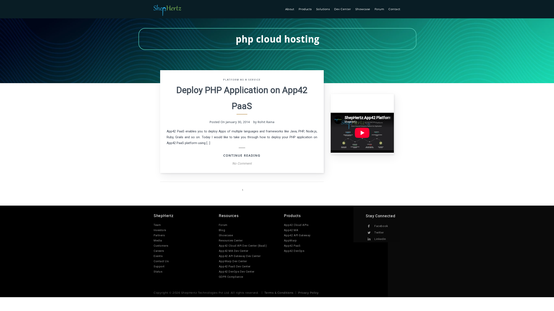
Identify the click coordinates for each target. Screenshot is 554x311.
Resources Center (231, 240)
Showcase (362, 9)
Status (158, 271)
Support (159, 266)
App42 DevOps (294, 250)
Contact (394, 9)
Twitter (379, 232)
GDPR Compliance (231, 276)
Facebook (381, 226)
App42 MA (291, 230)
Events (158, 256)
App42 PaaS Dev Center (235, 266)
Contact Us (161, 261)
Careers (159, 250)
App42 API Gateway (297, 235)
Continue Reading (241, 155)
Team (157, 225)
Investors (160, 230)
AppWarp (290, 240)
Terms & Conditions (278, 292)
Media (158, 240)
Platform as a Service (242, 79)
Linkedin (380, 239)
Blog (222, 230)
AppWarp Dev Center (233, 261)
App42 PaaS (292, 245)
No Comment (242, 163)
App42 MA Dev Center (233, 250)
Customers (161, 245)
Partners (159, 235)
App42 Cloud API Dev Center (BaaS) (243, 245)
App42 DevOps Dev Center (236, 271)
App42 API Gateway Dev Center (240, 256)
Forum (379, 9)
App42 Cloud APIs (296, 225)
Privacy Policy (308, 292)
